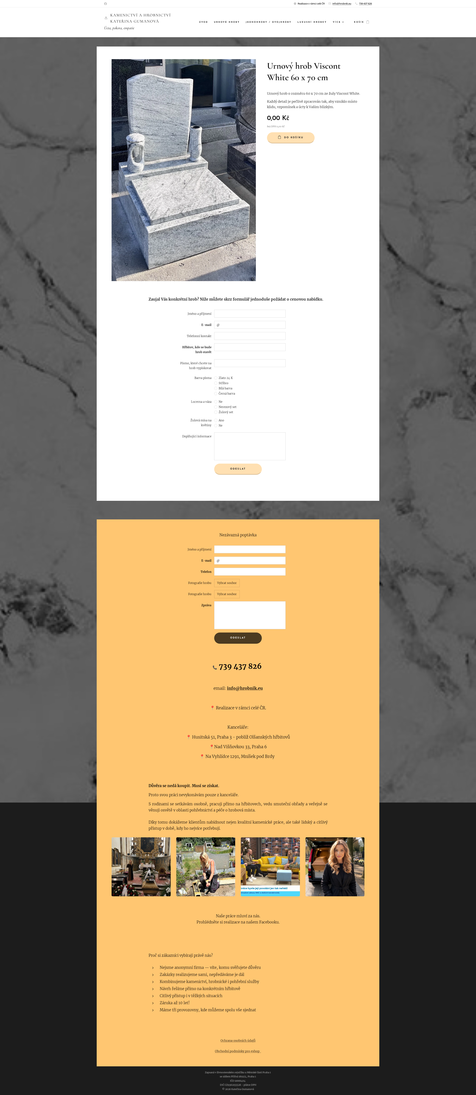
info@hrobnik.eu (341, 3)
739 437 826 (365, 3)
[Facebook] (105, 4)
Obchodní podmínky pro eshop (238, 1051)
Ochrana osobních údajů (238, 1040)
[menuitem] (204, 22)
